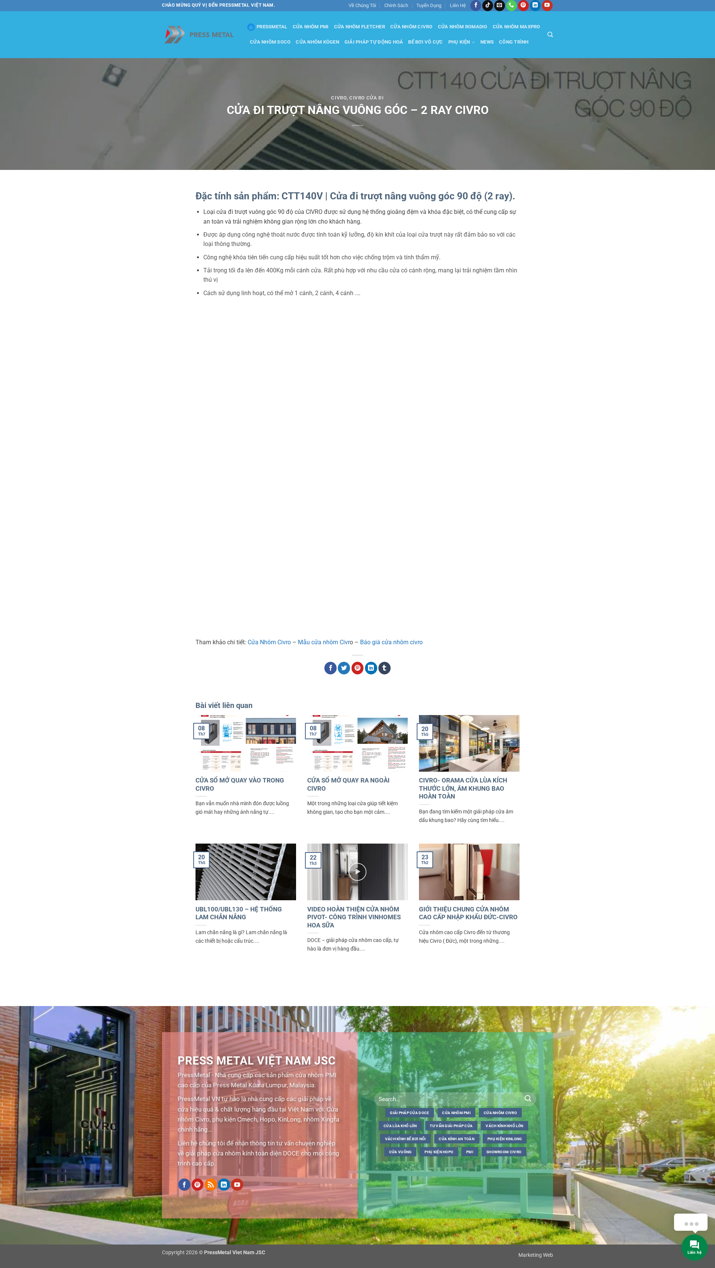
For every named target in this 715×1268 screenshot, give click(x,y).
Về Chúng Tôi (362, 5)
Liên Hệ (458, 5)
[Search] (550, 35)
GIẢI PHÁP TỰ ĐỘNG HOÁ (373, 42)
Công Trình (514, 42)
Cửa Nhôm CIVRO (411, 26)
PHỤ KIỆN (459, 42)
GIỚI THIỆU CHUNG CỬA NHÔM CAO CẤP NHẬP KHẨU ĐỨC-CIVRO (468, 913)
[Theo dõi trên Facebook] (475, 5)
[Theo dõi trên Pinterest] (523, 5)
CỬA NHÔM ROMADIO (462, 26)
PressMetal (272, 26)
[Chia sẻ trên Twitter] (344, 668)
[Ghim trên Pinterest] (358, 668)
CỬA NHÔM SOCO (270, 42)
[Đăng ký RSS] (211, 1185)
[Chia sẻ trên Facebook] (330, 668)
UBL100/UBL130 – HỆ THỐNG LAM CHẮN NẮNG (239, 913)
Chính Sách (396, 5)
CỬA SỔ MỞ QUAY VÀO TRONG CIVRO (240, 784)
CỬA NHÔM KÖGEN (317, 42)
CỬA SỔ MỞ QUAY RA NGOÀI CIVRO (348, 784)
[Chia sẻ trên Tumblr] (384, 668)
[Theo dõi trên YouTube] (547, 5)
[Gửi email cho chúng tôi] (499, 5)
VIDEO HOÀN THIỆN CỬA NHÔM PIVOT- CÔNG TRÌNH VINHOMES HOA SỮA (354, 917)
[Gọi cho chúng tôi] (511, 5)
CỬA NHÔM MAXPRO (516, 26)
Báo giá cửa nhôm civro (391, 642)
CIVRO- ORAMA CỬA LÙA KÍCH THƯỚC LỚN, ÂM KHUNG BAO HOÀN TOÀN (463, 788)
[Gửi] (528, 1099)
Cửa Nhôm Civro (269, 642)
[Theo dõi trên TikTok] (487, 5)
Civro (338, 98)
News (487, 42)
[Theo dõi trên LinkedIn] (535, 5)
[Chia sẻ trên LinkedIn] (371, 668)
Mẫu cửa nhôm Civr (324, 642)
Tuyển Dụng (428, 5)
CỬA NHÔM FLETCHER (359, 26)
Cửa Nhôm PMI (311, 26)
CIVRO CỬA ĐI (366, 98)
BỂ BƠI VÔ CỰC (425, 42)
